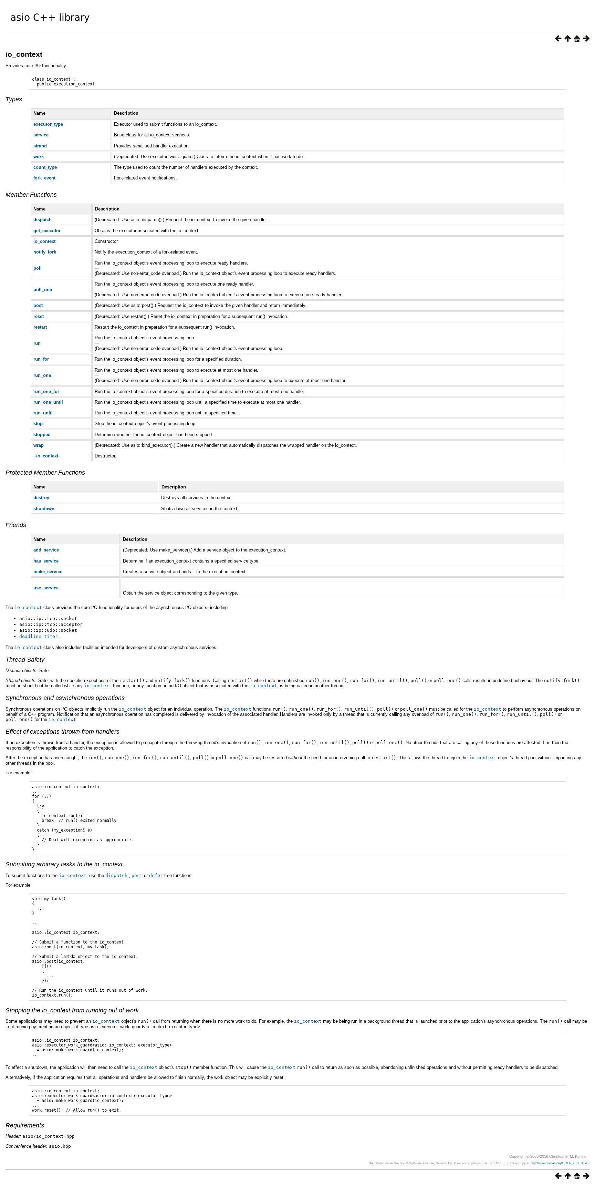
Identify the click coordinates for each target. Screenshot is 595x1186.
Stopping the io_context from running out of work (72, 1010)
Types (14, 99)
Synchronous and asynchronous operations (65, 697)
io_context (24, 54)
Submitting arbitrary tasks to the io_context (64, 864)
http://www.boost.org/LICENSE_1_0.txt (559, 1163)
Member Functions (31, 194)
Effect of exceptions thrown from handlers (62, 731)
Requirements (25, 1125)
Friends (16, 525)
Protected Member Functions (45, 472)
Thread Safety (25, 659)
